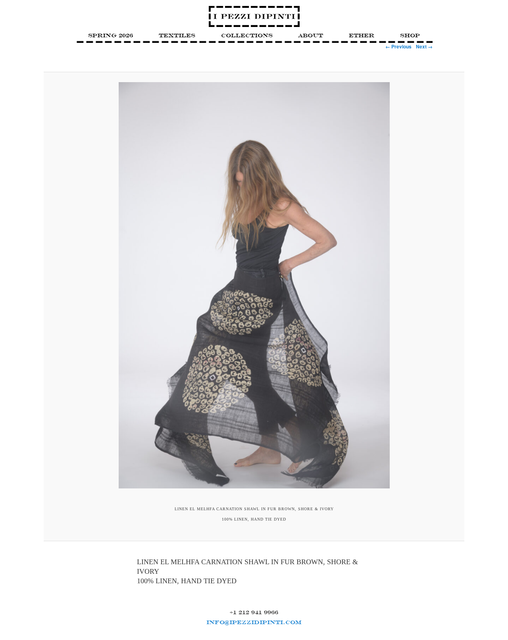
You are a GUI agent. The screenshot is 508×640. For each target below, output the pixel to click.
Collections (247, 35)
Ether (361, 35)
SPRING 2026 (110, 35)
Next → (424, 46)
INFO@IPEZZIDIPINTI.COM (254, 622)
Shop (410, 35)
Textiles (177, 35)
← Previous (398, 46)
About (310, 35)
